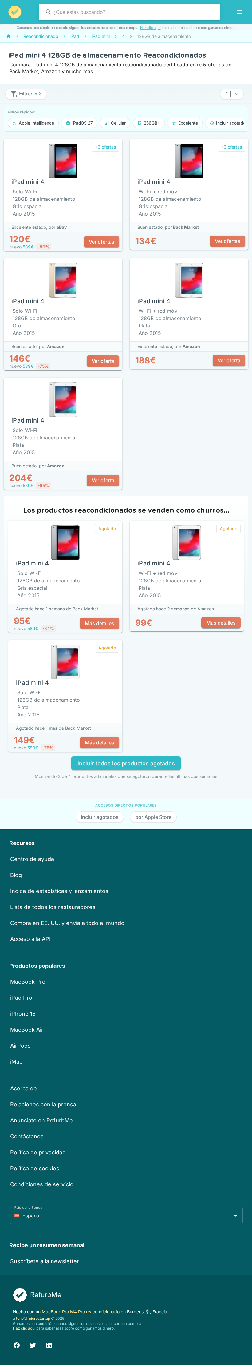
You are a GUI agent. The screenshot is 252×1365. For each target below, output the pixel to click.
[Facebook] (16, 1345)
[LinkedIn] (49, 1345)
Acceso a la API (30, 939)
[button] (232, 94)
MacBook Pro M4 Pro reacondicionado (81, 1311)
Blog (16, 875)
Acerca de (23, 1088)
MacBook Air (26, 1029)
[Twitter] (33, 1345)
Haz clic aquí (150, 28)
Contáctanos (27, 1136)
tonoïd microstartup (33, 1318)
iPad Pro (21, 997)
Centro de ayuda (32, 859)
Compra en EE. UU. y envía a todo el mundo (67, 923)
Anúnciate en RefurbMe (41, 1120)
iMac (16, 1061)
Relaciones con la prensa (43, 1104)
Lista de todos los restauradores (53, 907)
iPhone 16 (23, 1013)
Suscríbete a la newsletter (44, 1261)
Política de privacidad (38, 1152)
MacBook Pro (27, 981)
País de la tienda (28, 1207)
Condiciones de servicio (41, 1184)
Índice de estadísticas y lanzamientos (59, 891)
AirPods (20, 1045)
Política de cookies (34, 1168)
